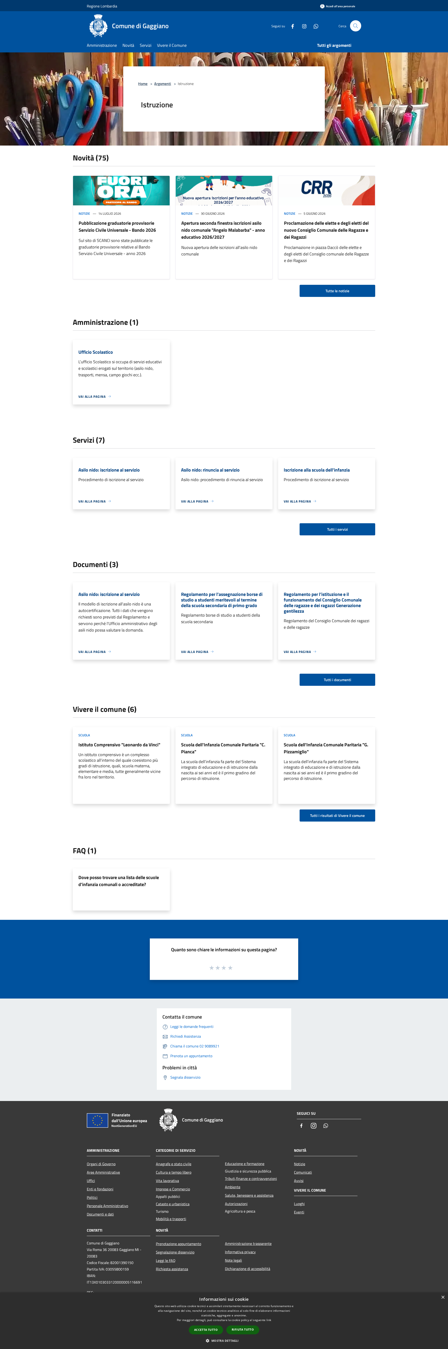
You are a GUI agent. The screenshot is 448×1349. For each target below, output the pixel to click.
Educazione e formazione (244, 1163)
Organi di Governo (101, 1164)
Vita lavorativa (167, 1180)
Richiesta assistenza (172, 1269)
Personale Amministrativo (107, 1206)
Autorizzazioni (236, 1203)
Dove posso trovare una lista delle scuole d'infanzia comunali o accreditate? (118, 881)
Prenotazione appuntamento (178, 1244)
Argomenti (162, 83)
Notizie (84, 213)
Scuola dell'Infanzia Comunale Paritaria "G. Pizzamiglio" (326, 748)
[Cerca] (355, 25)
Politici (92, 1197)
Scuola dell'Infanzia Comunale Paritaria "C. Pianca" (223, 748)
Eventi (299, 1212)
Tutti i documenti (337, 680)
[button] (223, 1340)
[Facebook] (290, 26)
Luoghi (299, 1203)
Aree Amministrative (103, 1172)
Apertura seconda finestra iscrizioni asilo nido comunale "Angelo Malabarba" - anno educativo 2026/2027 (223, 230)
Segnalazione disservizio (175, 1252)
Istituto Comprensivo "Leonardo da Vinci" (119, 744)
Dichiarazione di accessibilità (247, 1268)
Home (142, 83)
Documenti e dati (100, 1214)
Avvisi (299, 1180)
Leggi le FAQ (165, 1260)
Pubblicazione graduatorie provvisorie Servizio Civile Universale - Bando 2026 (117, 226)
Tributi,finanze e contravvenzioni (251, 1178)
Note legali (233, 1260)
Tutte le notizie (337, 291)
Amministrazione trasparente (248, 1243)
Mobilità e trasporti (171, 1219)
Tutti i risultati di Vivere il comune (337, 815)
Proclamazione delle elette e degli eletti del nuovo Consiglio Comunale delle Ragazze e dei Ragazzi (326, 230)
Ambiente (232, 1187)
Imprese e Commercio (173, 1189)
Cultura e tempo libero (173, 1172)
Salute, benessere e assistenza (249, 1195)
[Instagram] (302, 26)
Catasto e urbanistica (172, 1204)
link (268, 1320)
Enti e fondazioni (100, 1189)
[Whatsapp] (314, 26)
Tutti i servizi (337, 529)
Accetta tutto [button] (206, 1330)
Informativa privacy (240, 1252)
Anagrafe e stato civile (173, 1164)
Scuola (84, 735)
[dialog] (224, 1320)
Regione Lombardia (102, 6)
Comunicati (303, 1172)
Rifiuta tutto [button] (243, 1330)
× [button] (442, 1297)
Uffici (91, 1180)
